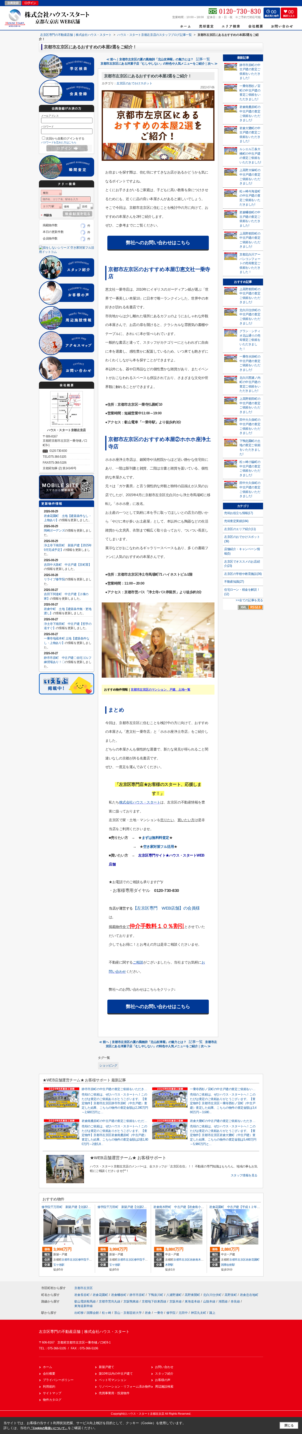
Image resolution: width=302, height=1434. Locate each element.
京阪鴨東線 (131, 1301)
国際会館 (93, 1312)
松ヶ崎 (106, 1312)
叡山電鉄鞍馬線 (85, 1301)
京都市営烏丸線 (110, 1301)
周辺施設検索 (164, 1386)
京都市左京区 (70, 1259)
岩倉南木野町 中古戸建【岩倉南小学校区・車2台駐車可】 (192, 1207)
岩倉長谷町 (82, 1295)
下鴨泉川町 (156, 1295)
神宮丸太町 (198, 1312)
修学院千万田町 (87, 1259)
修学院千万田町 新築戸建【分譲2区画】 (69, 1207)
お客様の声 (162, 1380)
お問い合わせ (164, 1367)
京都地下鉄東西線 (154, 1301)
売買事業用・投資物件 (114, 1393)
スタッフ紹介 (164, 1373)
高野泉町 (231, 1295)
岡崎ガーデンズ (54, 530)
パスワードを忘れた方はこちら (58, 142)
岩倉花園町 (253, 1259)
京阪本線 (176, 1301)
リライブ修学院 (54, 579)
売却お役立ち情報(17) (238, 513)
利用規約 (49, 1386)
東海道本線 (193, 1301)
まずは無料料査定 (155, 838)
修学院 (171, 1312)
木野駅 (169, 1264)
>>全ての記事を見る (249, 600)
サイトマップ (52, 1393)
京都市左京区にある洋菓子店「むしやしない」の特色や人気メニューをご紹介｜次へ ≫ (159, 63)
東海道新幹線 (83, 1306)
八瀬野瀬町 (174, 1295)
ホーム (47, 1367)
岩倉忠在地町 (249, 1295)
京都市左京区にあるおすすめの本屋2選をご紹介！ (148, 76)
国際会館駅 (228, 1264)
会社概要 (49, 1373)
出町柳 (79, 1312)
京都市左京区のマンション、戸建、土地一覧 (160, 689)
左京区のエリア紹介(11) (240, 529)
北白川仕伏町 (212, 1295)
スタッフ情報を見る (244, 1175)
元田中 (183, 1312)
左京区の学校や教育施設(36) (243, 574)
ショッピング (108, 1065)
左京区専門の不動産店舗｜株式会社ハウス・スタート (84, 1332)
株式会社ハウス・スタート (139, 802)
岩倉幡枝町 (119, 1295)
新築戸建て (106, 1367)
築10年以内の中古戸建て (116, 1373)
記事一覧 (203, 59)
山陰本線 (209, 1301)
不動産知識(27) (234, 581)
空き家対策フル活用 (158, 847)
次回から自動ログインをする (65, 138)
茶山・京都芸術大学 (128, 1312)
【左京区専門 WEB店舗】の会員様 (166, 908)
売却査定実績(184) (236, 521)
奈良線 (236, 1301)
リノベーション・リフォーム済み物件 (125, 1386)
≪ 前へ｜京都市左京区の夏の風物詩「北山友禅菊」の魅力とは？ (149, 59)
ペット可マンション (112, 1380)
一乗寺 (158, 1312)
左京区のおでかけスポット (134, 83)
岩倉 (148, 1312)
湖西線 (223, 1301)
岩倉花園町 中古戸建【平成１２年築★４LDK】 (241, 1207)
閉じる (289, 1425)
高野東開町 (193, 1295)
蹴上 (212, 1312)
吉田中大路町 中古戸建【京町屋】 (68, 564)
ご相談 (138, 962)
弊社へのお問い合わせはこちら (158, 242)
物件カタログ (52, 1399)
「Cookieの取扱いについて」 (49, 1428)
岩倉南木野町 (198, 1259)
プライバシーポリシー (58, 1380)
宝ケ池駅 (58, 1264)
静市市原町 (138, 1295)
